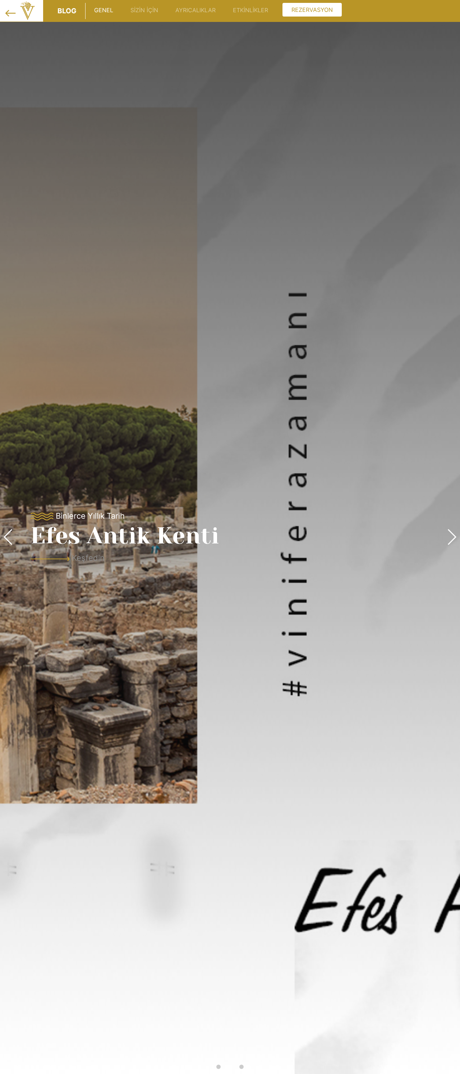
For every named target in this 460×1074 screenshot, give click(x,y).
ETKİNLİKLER (250, 10)
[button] (218, 1067)
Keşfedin (215, 558)
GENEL (103, 10)
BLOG (67, 10)
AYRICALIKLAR (195, 10)
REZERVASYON (312, 9)
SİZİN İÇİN (144, 10)
